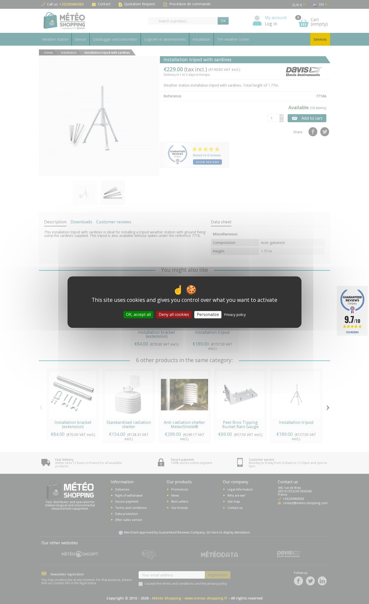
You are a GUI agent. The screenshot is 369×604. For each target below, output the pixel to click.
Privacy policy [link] (235, 314)
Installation (201, 39)
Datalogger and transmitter (115, 39)
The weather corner (233, 39)
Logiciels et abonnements (165, 39)
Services (320, 39)
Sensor (80, 39)
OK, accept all (138, 314)
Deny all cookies (174, 314)
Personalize (208, 314)
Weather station (55, 39)
